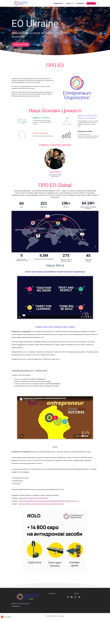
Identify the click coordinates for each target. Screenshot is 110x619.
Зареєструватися (20, 44)
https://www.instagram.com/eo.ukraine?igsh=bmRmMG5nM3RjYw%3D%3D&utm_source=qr (49, 501)
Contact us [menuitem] (69, 3)
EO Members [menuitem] (80, 3)
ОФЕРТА (76, 593)
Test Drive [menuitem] (91, 3)
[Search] (97, 3)
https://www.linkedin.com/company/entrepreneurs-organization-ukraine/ (41, 504)
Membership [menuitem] (58, 3)
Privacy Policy (60, 616)
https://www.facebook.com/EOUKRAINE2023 (33, 498)
